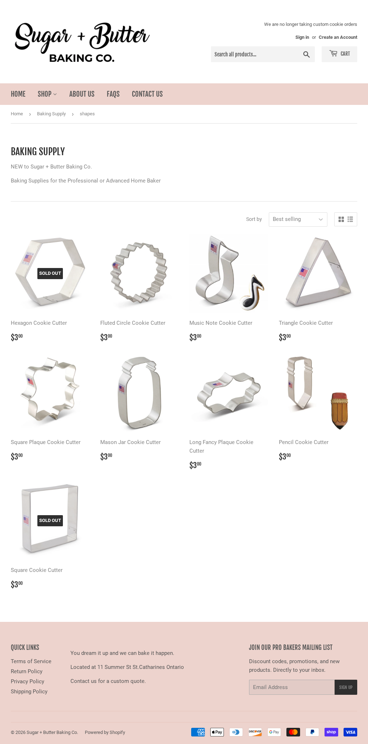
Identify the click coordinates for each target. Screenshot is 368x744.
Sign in (302, 37)
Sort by (254, 219)
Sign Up (346, 687)
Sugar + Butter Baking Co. (52, 732)
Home (18, 94)
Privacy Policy (27, 681)
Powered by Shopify (105, 732)
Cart (345, 54)
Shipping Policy (29, 691)
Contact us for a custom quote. (108, 681)
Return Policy (26, 671)
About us (82, 94)
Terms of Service (31, 661)
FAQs (113, 94)
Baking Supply (51, 113)
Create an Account (338, 37)
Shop (45, 94)
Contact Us (147, 94)
